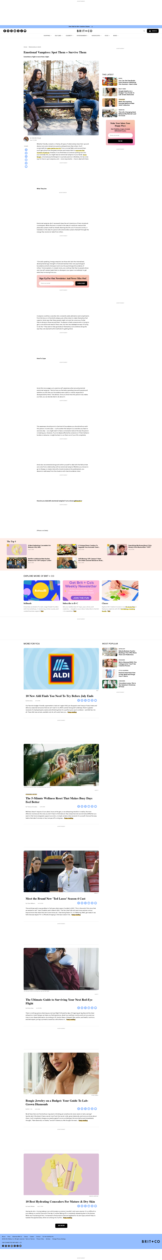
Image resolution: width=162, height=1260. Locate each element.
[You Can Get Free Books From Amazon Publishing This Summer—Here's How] (109, 81)
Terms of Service (30, 1239)
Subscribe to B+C (70, 603)
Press (9, 1236)
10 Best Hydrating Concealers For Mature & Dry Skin (39, 546)
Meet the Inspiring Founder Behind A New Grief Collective (126, 103)
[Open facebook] (4, 31)
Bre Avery (30, 700)
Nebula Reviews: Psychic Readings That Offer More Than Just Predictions (128, 653)
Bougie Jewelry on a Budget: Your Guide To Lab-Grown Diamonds (126, 93)
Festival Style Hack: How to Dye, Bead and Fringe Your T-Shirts (127, 674)
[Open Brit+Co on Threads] (15, 1246)
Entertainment (82, 35)
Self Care (58, 35)
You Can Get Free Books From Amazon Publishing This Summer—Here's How (128, 82)
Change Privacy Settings (59, 1239)
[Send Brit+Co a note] (25, 31)
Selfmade (28, 603)
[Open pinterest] (8, 31)
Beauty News (122, 89)
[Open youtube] (15, 31)
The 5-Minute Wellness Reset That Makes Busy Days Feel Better (59, 800)
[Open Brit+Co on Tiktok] (18, 1246)
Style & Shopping (123, 670)
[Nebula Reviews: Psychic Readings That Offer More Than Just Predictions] (109, 652)
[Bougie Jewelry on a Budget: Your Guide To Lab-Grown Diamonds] (109, 92)
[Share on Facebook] (26, 149)
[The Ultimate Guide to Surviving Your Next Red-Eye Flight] (61, 969)
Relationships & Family (35, 47)
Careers (32, 1236)
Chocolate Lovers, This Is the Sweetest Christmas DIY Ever (127, 685)
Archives (48, 1239)
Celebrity (69, 35)
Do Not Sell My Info (48, 1236)
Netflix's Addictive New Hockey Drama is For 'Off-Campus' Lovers (39, 559)
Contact (38, 1236)
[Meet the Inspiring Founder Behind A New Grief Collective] (109, 102)
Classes (105, 603)
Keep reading (72, 712)
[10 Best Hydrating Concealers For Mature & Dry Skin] (17, 549)
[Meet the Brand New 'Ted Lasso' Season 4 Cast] (61, 871)
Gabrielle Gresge (36, 138)
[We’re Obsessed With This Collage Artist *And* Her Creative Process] (109, 663)
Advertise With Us (17, 1236)
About (3, 1236)
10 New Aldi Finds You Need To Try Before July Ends (59, 696)
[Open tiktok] (21, 31)
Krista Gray (30, 1008)
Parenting (121, 110)
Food (106, 35)
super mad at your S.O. (54, 148)
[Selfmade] (42, 590)
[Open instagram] (11, 31)
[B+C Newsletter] (81, 590)
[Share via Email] (26, 159)
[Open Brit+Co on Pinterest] (6, 1246)
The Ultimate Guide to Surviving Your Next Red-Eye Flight (59, 1001)
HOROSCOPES (96, 35)
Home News (122, 681)
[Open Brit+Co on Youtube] (12, 1246)
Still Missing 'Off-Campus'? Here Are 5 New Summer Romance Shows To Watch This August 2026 (90, 559)
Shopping (47, 35)
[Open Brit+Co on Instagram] (9, 1246)
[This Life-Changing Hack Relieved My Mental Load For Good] (109, 113)
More (115, 35)
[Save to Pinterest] (26, 153)
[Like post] (26, 166)
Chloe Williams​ (31, 903)
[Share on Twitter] (26, 156)
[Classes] (120, 590)
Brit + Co (29, 1109)
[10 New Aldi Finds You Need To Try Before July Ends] (61, 669)
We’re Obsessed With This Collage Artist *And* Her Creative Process (128, 664)
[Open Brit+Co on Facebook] (3, 1246)
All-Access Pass (130, 607)
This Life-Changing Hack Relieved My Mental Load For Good (127, 114)
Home (25, 47)
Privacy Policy (40, 1239)
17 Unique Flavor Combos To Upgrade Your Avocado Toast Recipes (88, 546)
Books (120, 78)
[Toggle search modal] (144, 31)
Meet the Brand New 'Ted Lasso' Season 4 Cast (55, 898)
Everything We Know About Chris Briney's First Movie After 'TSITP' (140, 546)
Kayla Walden (31, 1206)
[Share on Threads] (26, 163)
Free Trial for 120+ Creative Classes (79, 26)
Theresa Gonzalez (32, 807)
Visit (42, 611)
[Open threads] (18, 31)
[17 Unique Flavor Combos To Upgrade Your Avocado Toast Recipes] (67, 549)
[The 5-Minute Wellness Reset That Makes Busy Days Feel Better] (61, 765)
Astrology (122, 649)
